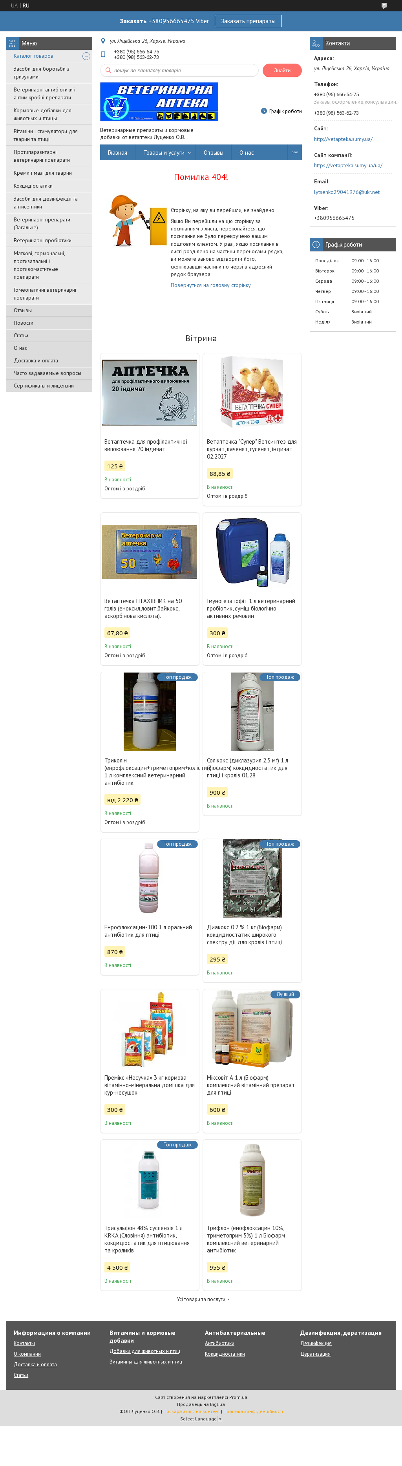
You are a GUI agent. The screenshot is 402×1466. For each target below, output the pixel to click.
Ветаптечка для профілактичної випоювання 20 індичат (146, 445)
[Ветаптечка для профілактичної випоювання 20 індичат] (149, 392)
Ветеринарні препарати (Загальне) (42, 223)
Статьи (21, 335)
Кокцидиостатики (225, 1354)
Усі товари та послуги (201, 1299)
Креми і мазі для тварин (43, 172)
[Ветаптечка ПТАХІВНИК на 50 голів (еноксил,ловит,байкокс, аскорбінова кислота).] (149, 552)
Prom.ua (238, 1397)
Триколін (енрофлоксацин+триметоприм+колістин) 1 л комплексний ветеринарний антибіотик (149, 771)
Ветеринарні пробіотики (42, 240)
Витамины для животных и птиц (146, 1361)
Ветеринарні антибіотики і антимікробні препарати (44, 93)
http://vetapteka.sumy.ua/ (343, 139)
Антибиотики (219, 1343)
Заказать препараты (248, 21)
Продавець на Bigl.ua (201, 1404)
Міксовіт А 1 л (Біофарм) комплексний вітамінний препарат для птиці (251, 1085)
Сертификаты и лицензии (44, 385)
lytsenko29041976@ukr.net (347, 192)
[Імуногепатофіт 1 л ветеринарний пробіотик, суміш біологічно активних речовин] (252, 552)
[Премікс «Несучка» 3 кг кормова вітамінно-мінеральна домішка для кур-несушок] (149, 1028)
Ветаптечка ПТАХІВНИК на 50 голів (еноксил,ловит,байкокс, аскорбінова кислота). (143, 608)
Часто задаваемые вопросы (47, 373)
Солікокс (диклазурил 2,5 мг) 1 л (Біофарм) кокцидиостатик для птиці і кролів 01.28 (247, 768)
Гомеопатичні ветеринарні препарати (45, 293)
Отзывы (23, 310)
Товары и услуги (164, 152)
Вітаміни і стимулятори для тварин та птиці (46, 135)
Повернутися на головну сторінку (211, 285)
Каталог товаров (33, 55)
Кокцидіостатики (33, 185)
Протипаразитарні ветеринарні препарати (42, 155)
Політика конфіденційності (253, 1411)
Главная (117, 152)
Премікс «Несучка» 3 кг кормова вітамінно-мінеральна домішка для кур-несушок (149, 1085)
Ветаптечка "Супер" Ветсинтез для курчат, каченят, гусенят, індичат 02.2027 (252, 449)
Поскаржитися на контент (191, 1411)
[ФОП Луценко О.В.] (159, 101)
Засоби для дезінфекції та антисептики (46, 202)
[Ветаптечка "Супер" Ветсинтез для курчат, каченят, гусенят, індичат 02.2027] (252, 392)
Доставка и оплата (36, 360)
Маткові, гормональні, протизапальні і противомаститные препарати (39, 265)
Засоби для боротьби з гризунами (41, 72)
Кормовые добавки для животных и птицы (42, 114)
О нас (20, 347)
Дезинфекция (316, 1343)
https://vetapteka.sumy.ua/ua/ (348, 165)
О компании (27, 1354)
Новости (23, 322)
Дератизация (315, 1354)
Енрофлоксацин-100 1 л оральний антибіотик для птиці (148, 930)
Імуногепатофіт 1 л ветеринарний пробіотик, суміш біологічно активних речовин (251, 608)
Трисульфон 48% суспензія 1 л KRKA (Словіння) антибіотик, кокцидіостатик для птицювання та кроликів (147, 1239)
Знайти (282, 70)
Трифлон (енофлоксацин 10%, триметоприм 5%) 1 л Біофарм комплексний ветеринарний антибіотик (246, 1239)
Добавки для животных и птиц (145, 1351)
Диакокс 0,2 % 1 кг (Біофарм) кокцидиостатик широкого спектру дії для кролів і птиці (244, 934)
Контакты (24, 1343)
